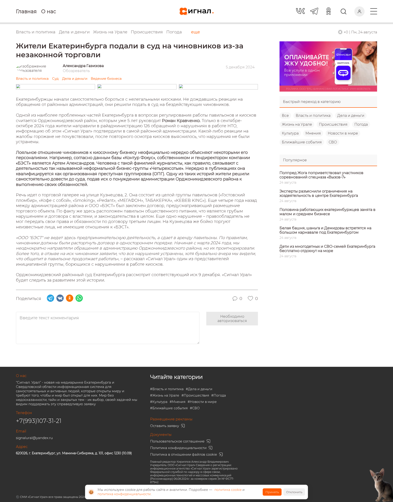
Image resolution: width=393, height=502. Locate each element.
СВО (333, 142)
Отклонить (294, 492)
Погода (174, 32)
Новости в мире (343, 133)
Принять (272, 492)
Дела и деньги (350, 115)
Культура (290, 133)
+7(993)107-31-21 (38, 421)
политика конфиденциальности (124, 494)
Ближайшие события (302, 142)
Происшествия (333, 124)
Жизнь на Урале (297, 124)
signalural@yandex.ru (34, 438)
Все (285, 115)
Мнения (313, 133)
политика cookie (228, 490)
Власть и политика (313, 115)
